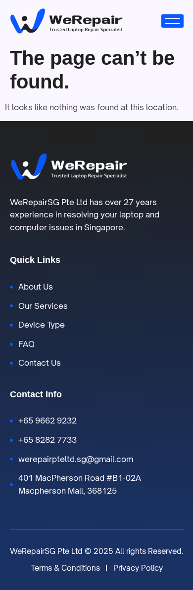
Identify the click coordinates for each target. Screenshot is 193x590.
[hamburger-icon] (172, 21)
